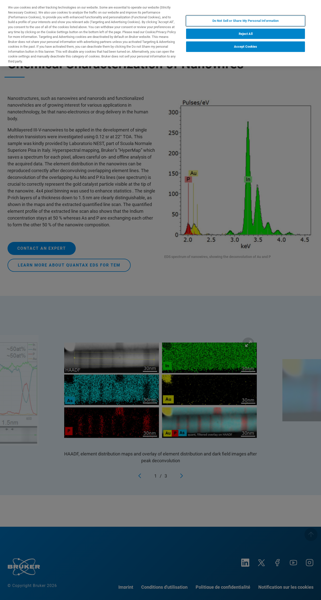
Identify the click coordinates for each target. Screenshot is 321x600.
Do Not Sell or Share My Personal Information (245, 21)
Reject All (246, 34)
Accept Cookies (245, 46)
